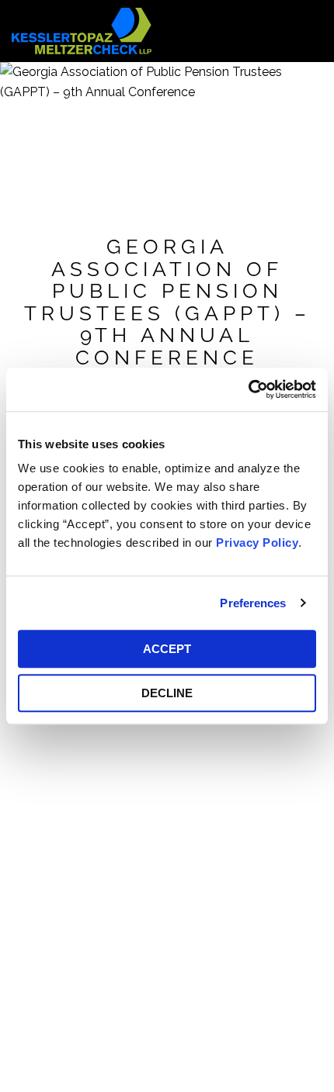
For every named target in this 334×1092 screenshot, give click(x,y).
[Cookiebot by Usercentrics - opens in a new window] (248, 389)
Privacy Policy (257, 542)
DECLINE (167, 693)
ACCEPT (167, 648)
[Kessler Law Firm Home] (81, 29)
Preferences (253, 603)
